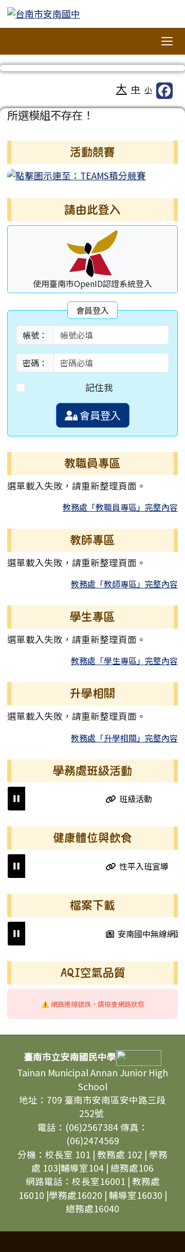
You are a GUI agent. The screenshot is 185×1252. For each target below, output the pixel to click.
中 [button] (135, 88)
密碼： (35, 363)
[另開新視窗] (76, 174)
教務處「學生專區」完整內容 (124, 660)
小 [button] (148, 89)
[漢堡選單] (167, 41)
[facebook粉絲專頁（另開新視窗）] (164, 90)
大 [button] (121, 88)
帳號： (35, 335)
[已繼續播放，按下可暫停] (16, 798)
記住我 (99, 387)
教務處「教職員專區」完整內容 (120, 507)
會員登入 (99, 415)
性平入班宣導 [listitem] (140, 866)
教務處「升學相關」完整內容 (124, 738)
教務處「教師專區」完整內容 (124, 584)
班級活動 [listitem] (131, 798)
